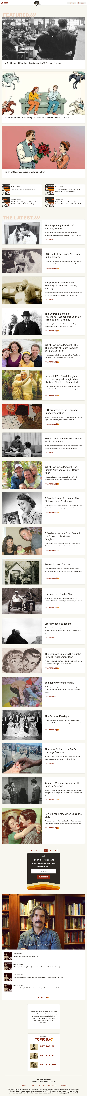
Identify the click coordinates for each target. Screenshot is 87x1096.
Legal (32, 1085)
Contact (22, 1085)
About (41, 1085)
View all (42, 997)
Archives (64, 1085)
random (73, 3)
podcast (82, 3)
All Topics (52, 1085)
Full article (50, 239)
